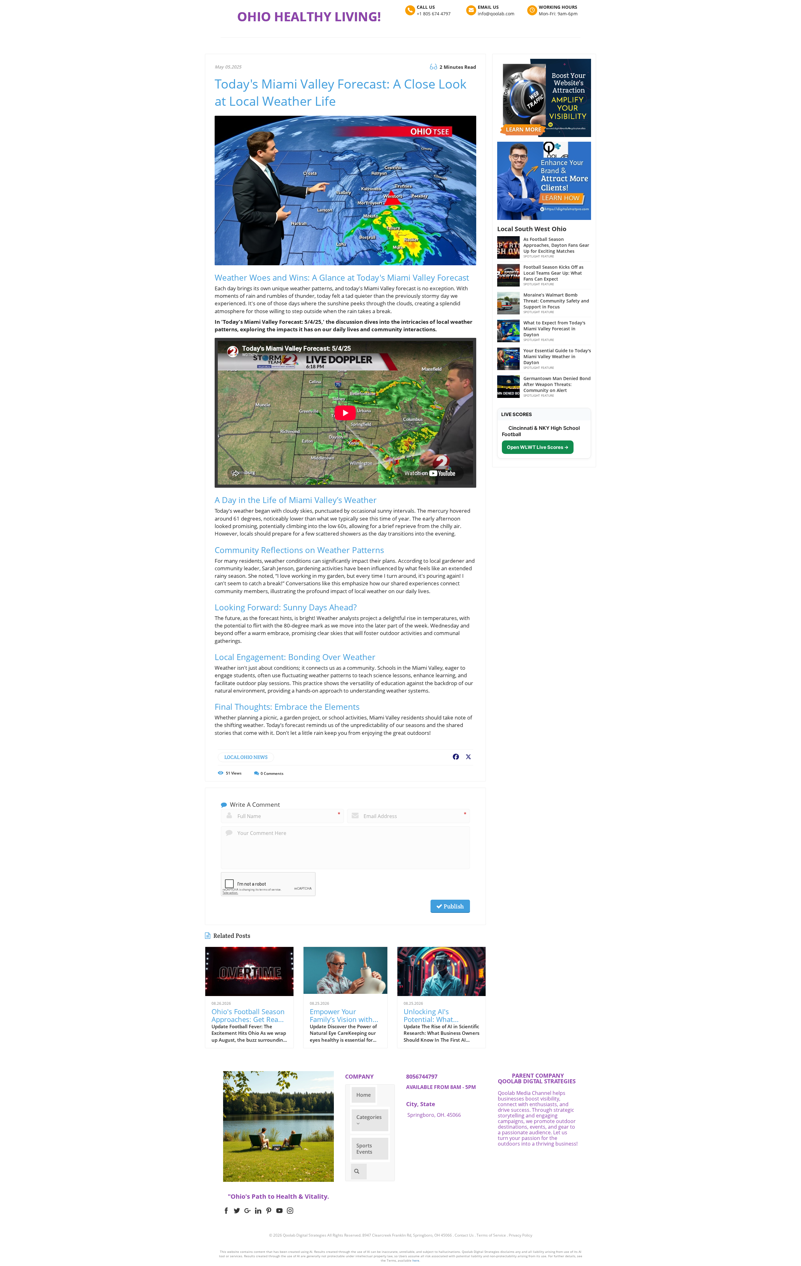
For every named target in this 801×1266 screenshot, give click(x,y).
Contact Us (464, 1235)
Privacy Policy (520, 1235)
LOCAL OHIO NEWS (246, 757)
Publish (453, 906)
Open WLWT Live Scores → (538, 447)
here (415, 1260)
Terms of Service (491, 1235)
